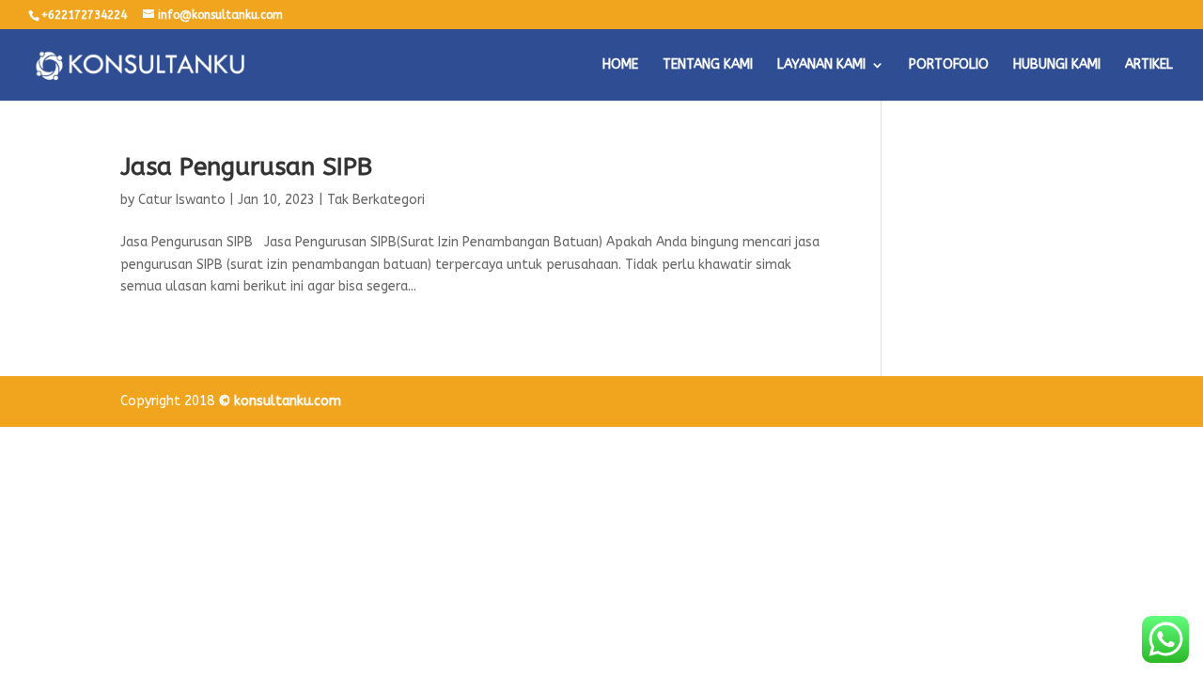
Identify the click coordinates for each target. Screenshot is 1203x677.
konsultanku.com (287, 401)
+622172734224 (84, 15)
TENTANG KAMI (708, 65)
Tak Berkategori (376, 200)
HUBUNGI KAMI (1057, 65)
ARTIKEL (1149, 65)
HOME (620, 65)
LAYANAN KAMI (821, 65)
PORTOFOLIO (949, 65)
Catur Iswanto (182, 200)
